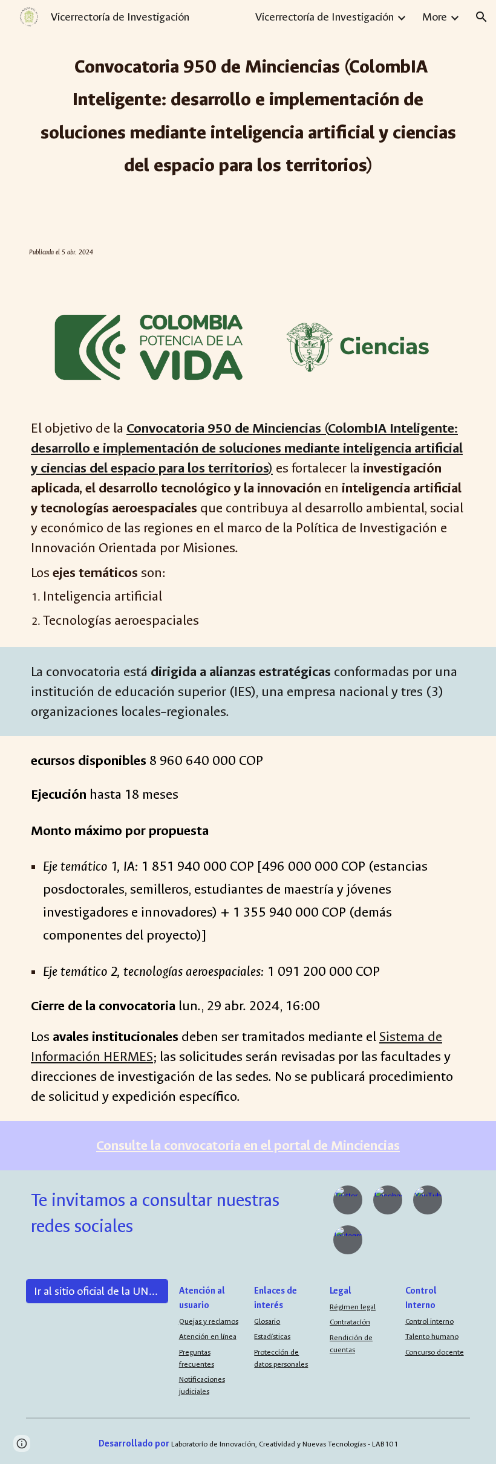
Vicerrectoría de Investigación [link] (324, 17)
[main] (248, 114)
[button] (481, 16)
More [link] (434, 17)
